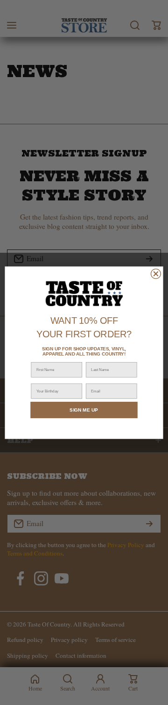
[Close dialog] (156, 273)
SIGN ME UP (84, 409)
